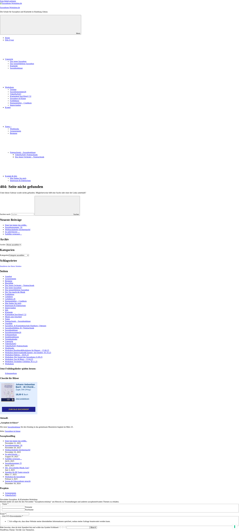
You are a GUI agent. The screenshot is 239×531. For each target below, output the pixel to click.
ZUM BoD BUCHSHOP (19, 409)
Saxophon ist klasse (12, 431)
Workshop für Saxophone (15, 477)
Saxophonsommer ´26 (13, 227)
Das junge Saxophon (18, 61)
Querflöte (8, 323)
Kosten (8, 107)
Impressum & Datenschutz (20, 180)
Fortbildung (14, 101)
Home (7, 38)
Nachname (29, 510)
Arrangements (15, 131)
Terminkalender (11, 339)
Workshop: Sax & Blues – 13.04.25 (19, 359)
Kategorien (4, 255)
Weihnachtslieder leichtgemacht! (17, 229)
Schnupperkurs (11, 335)
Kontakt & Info (11, 176)
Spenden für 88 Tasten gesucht (17, 472)
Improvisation (15, 105)
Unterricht (9, 59)
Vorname (28, 507)
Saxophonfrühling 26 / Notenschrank (19, 328)
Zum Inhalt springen (8, 1)
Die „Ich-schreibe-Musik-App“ (17, 468)
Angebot (8, 276)
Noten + (8, 127)
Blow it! (93, 527)
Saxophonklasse (16, 68)
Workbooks (14, 129)
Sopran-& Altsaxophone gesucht (17, 481)
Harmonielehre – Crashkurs (21, 103)
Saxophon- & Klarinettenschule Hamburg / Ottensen (25, 326)
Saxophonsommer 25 (13, 463)
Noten (7, 319)
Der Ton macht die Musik (15, 292)
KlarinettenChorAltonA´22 (20, 96)
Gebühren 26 (10, 299)
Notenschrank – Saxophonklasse (23, 152)
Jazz (9, 266)
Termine (13, 89)
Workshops (9, 87)
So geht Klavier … (12, 232)
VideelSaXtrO (15, 94)
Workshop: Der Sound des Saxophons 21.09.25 (23, 357)
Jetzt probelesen (22, 399)
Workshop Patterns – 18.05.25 (17, 355)
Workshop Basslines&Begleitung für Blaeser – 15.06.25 (27, 350)
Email (3, 514)
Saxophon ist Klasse (18, 98)
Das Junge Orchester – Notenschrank (29, 157)
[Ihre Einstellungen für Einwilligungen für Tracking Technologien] (234, 526)
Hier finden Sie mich (18, 178)
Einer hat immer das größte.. (16, 225)
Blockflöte (9, 283)
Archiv (2, 245)
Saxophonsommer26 (18, 92)
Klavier (13, 266)
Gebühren (9, 297)
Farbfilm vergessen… (13, 234)
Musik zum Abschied (13, 317)
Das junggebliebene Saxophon (22, 64)
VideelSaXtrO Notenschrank (26, 155)
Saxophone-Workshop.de (10, 7)
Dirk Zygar (9, 40)
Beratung (13, 133)
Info (6, 310)
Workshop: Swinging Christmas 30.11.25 (21, 361)
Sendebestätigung (12, 337)
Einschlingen (3, 266)
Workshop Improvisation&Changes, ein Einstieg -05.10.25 (28, 353)
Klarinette (14, 66)
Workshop (18, 266)
